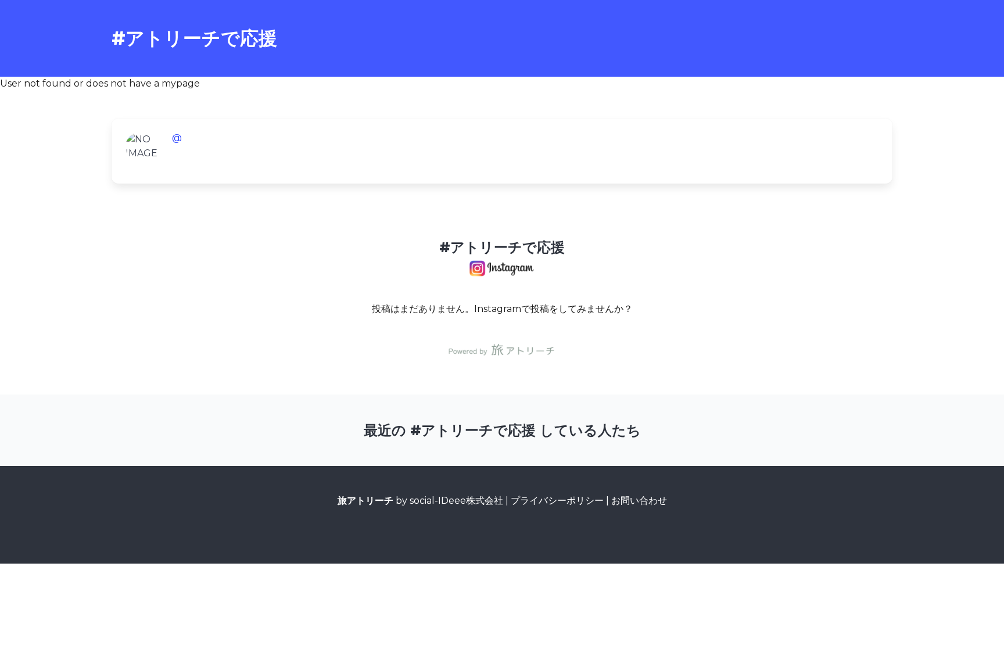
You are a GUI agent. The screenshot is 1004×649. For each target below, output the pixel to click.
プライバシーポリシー (557, 500)
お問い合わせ (639, 500)
